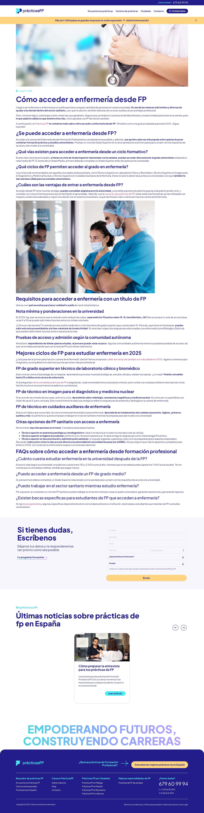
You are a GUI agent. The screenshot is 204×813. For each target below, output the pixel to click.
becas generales (32, 503)
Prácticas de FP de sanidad (131, 782)
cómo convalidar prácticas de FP (49, 382)
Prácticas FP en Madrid (92, 786)
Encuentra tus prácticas (100, 11)
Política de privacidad (152, 805)
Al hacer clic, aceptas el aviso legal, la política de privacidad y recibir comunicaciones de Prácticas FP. (143, 569)
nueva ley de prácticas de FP (120, 193)
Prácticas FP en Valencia (93, 793)
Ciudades (146, 11)
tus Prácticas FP (32, 782)
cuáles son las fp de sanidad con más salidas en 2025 (134, 359)
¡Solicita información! (137, 20)
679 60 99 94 (180, 2)
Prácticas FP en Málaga (92, 782)
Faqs (54, 786)
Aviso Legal (183, 805)
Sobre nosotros (59, 782)
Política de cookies (170, 805)
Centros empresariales (26, 786)
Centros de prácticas (127, 11)
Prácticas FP (42, 123)
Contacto (159, 11)
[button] (175, 628)
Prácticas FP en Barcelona (93, 790)
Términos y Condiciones (133, 805)
